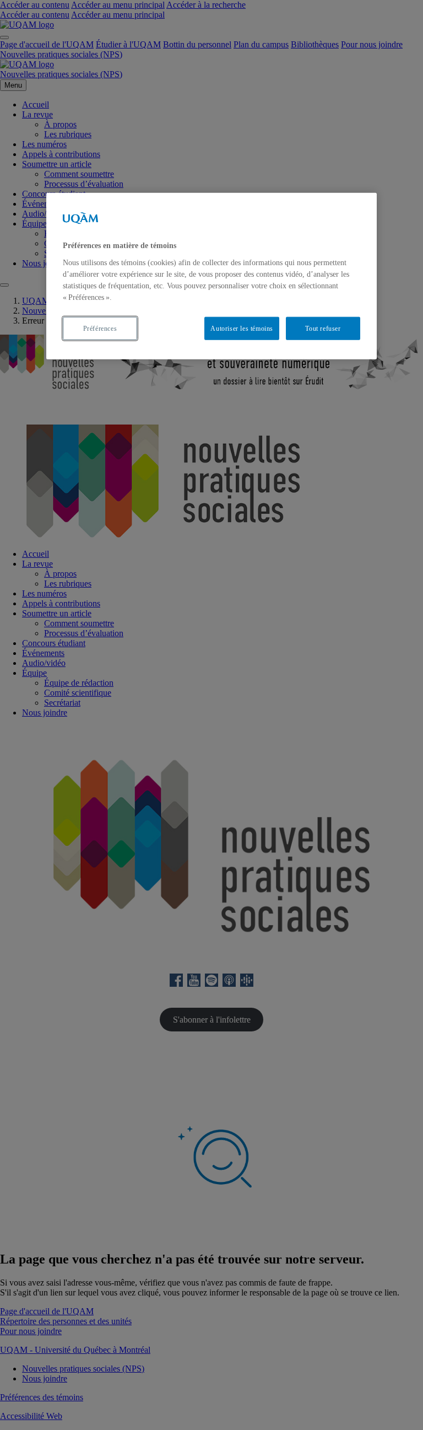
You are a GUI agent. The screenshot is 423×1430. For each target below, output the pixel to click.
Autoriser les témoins (241, 328)
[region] (211, 276)
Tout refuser (322, 328)
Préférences (100, 328)
